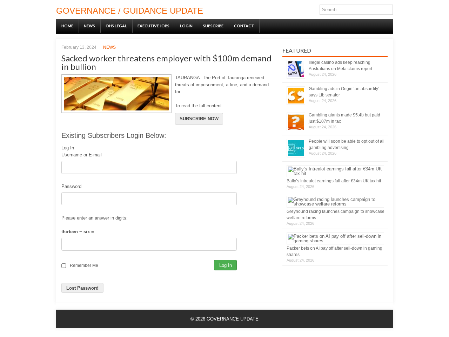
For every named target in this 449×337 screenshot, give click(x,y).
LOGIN (186, 25)
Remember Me (84, 265)
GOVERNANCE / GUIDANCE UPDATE (129, 10)
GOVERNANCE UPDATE (233, 319)
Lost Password (82, 288)
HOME (67, 25)
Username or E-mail (81, 154)
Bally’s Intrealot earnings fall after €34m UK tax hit (334, 180)
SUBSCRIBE (213, 25)
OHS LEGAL (116, 25)
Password (71, 186)
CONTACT (244, 25)
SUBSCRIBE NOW (199, 118)
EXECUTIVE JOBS (153, 25)
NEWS (89, 25)
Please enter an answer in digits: (94, 218)
